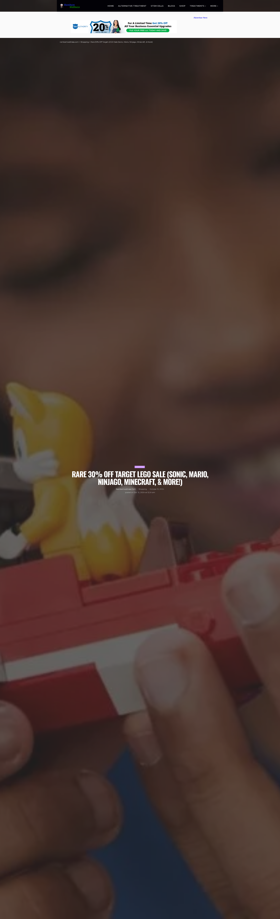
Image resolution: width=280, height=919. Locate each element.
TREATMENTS (197, 6)
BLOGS (171, 6)
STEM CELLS (157, 6)
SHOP (182, 6)
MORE (213, 6)
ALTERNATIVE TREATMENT (132, 6)
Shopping (139, 467)
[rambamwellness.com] (70, 6)
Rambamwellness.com (126, 489)
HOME (110, 6)
